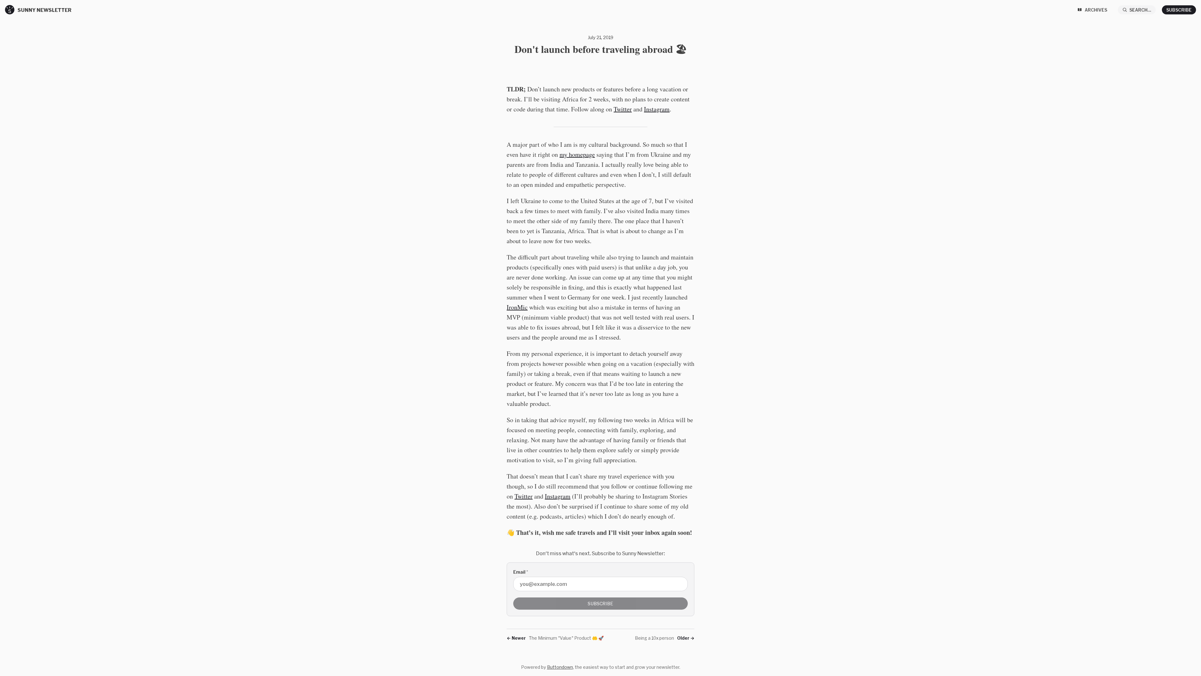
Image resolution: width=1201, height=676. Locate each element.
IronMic (517, 307)
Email (520, 572)
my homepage (577, 154)
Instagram (657, 109)
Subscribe (1179, 10)
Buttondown (560, 667)
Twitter (623, 109)
